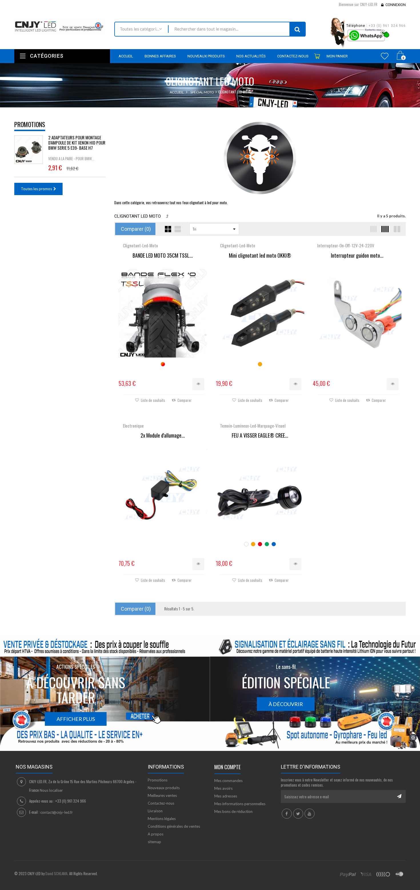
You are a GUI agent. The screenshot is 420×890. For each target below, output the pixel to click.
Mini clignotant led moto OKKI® (260, 255)
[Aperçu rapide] (198, 384)
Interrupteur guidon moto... (357, 255)
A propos (155, 834)
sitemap (154, 841)
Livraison (155, 811)
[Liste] (178, 229)
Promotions (29, 124)
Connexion (395, 5)
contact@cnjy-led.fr (56, 812)
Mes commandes (228, 780)
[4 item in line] (384, 229)
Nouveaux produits (164, 787)
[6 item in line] (372, 229)
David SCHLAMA (56, 873)
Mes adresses (225, 796)
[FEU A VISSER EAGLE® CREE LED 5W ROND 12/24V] (260, 493)
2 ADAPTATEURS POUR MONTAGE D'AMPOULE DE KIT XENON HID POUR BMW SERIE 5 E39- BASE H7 (76, 142)
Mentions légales (162, 818)
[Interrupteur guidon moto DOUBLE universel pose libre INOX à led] (357, 313)
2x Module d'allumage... (163, 435)
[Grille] (168, 229)
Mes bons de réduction (233, 811)
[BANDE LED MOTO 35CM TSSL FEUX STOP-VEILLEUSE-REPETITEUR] (163, 313)
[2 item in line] (396, 229)
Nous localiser (51, 790)
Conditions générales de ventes (174, 826)
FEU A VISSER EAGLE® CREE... (260, 435)
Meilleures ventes (162, 795)
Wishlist (385, 56)
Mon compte (227, 767)
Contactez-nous (161, 803)
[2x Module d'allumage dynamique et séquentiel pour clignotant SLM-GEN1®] (163, 493)
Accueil (177, 92)
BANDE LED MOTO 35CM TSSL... (163, 255)
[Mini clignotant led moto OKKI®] (260, 313)
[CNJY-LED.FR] (60, 26)
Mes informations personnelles (239, 803)
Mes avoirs (223, 788)
